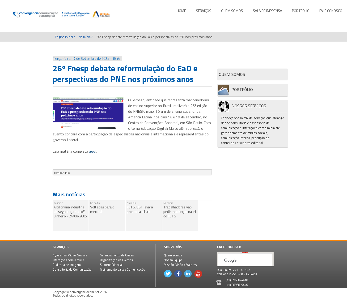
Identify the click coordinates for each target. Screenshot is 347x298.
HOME (181, 10)
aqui (92, 151)
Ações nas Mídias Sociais (70, 255)
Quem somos (173, 255)
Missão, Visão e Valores (180, 264)
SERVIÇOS (203, 10)
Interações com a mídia (68, 260)
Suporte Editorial (111, 264)
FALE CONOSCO (330, 10)
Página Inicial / (65, 36)
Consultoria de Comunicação (72, 269)
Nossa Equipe (173, 260)
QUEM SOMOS (232, 10)
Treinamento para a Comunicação (122, 269)
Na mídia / (86, 36)
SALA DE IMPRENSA (267, 10)
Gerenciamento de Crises (117, 255)
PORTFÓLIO (300, 10)
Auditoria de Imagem (67, 264)
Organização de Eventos (116, 260)
